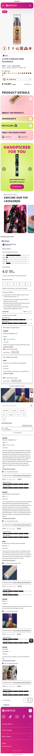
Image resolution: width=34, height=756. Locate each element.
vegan (6, 55)
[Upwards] (30, 710)
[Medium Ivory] (11, 73)
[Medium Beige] (18, 73)
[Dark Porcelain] (13, 73)
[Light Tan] (22, 73)
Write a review (16, 65)
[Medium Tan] (24, 73)
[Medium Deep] (28, 73)
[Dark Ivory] (15, 73)
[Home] (11, 5)
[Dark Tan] (5, 73)
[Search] (30, 5)
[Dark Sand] (9, 73)
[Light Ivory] (3, 73)
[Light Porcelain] (16, 73)
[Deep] (30, 73)
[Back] (4, 169)
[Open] (3, 5)
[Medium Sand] (3, 75)
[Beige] (20, 73)
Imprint (4, 743)
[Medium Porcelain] (7, 73)
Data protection (6, 746)
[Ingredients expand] (30, 118)
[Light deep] (26, 73)
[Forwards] (30, 169)
